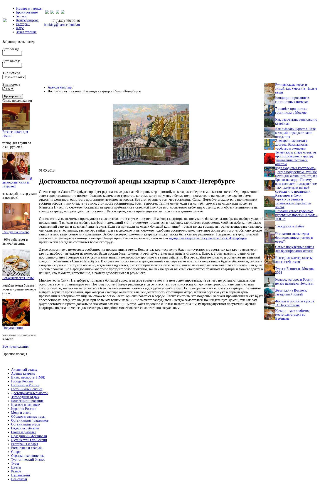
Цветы (16, 467)
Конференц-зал (27, 20)
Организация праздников (30, 420)
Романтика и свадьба (26, 448)
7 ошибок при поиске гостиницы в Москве (291, 110)
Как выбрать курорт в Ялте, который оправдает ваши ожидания (296, 132)
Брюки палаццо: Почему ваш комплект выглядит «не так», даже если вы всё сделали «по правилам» (296, 185)
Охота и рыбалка (23, 432)
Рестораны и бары (24, 444)
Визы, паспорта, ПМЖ (28, 377)
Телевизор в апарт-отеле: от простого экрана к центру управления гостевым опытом (295, 158)
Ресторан (23, 24)
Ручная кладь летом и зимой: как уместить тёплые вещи (296, 88)
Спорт (15, 452)
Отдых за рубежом (25, 428)
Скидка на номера (15, 232)
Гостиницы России (25, 385)
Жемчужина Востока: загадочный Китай (291, 292)
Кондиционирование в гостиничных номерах (292, 99)
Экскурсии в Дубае (289, 226)
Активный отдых (24, 369)
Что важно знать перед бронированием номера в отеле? (294, 237)
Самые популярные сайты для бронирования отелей (294, 249)
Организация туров (25, 424)
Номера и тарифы (29, 8)
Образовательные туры (28, 416)
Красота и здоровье (25, 405)
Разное (16, 471)
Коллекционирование (27, 401)
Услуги (21, 16)
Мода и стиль (21, 412)
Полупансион (12, 328)
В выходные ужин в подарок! (17, 182)
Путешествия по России (29, 440)
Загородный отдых (25, 397)
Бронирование (27, 12)
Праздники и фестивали (29, 436)
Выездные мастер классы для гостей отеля (294, 260)
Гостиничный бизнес (26, 389)
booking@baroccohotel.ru (62, 25)
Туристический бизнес (28, 459)
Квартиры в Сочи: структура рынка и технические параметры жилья (293, 201)
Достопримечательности (29, 393)
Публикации (20, 475)
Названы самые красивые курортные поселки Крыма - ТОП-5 (296, 215)
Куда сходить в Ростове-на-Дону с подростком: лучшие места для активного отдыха (296, 172)
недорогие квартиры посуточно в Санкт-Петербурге (208, 238)
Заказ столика (26, 32)
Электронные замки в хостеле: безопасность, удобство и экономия (291, 144)
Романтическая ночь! (18, 278)
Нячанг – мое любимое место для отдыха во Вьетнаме (292, 314)
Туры (15, 463)
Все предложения (15, 346)
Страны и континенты (27, 455)
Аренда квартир (60, 87)
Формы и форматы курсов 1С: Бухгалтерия (294, 303)
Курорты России (23, 408)
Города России (22, 381)
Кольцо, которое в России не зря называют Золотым (294, 281)
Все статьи (19, 479)
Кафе (20, 28)
